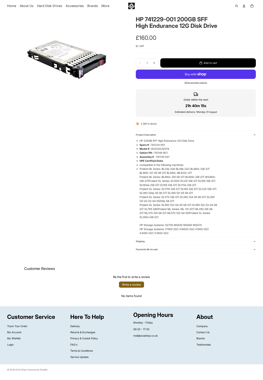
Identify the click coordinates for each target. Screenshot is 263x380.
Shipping (140, 241)
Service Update (79, 356)
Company (202, 325)
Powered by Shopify (37, 369)
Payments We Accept (147, 249)
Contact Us (203, 332)
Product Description (146, 134)
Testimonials (203, 344)
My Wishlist (14, 338)
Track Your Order (17, 325)
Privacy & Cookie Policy (84, 338)
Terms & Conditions (81, 350)
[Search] (236, 6)
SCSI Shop (20, 369)
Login (10, 344)
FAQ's (73, 344)
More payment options (196, 82)
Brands (200, 338)
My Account (14, 332)
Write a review (131, 284)
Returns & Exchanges (82, 332)
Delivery (75, 325)
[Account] (244, 6)
